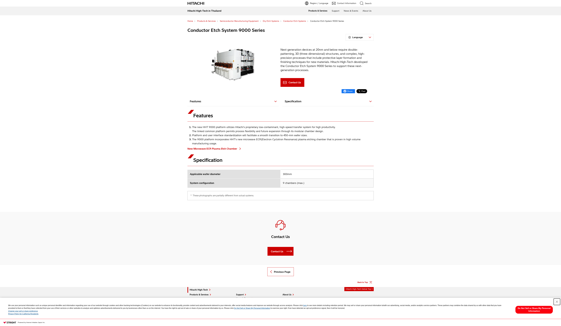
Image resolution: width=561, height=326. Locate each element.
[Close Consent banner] (557, 302)
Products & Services (317, 11)
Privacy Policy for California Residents (23, 314)
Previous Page (282, 271)
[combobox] (360, 37)
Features (195, 101)
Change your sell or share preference (23, 311)
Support (335, 11)
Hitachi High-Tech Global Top (358, 289)
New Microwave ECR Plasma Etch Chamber (212, 148)
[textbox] (360, 37)
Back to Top (362, 282)
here (305, 305)
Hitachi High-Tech (199, 289)
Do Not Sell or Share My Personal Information (252, 308)
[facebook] (348, 91)
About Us (367, 11)
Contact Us (295, 82)
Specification (293, 101)
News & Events (351, 11)
